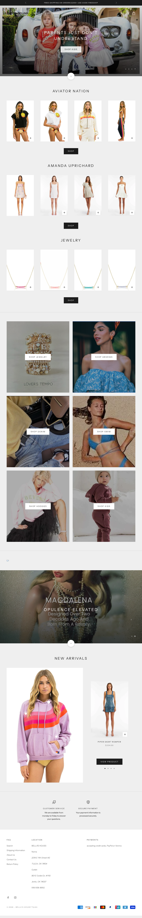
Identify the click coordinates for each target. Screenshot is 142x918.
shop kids (104, 506)
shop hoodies (38, 506)
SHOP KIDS (71, 49)
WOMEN (38, 13)
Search (10, 845)
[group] (71, 606)
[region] (71, 41)
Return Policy (12, 864)
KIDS (47, 13)
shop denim (38, 431)
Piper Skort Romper (109, 742)
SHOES (56, 13)
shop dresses (104, 357)
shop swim (104, 431)
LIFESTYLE (67, 13)
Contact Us (11, 859)
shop (71, 151)
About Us (11, 855)
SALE (79, 13)
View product (109, 762)
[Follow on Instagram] (15, 897)
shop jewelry (38, 357)
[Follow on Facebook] (8, 897)
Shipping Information (16, 850)
